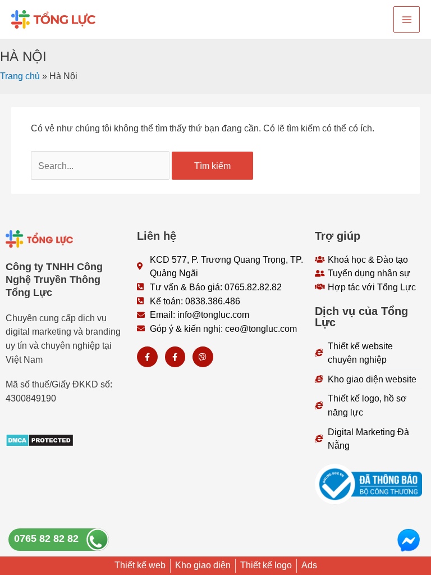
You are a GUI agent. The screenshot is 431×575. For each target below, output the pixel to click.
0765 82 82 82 (46, 538)
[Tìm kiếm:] (101, 166)
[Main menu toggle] (406, 19)
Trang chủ (20, 76)
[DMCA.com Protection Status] (40, 439)
